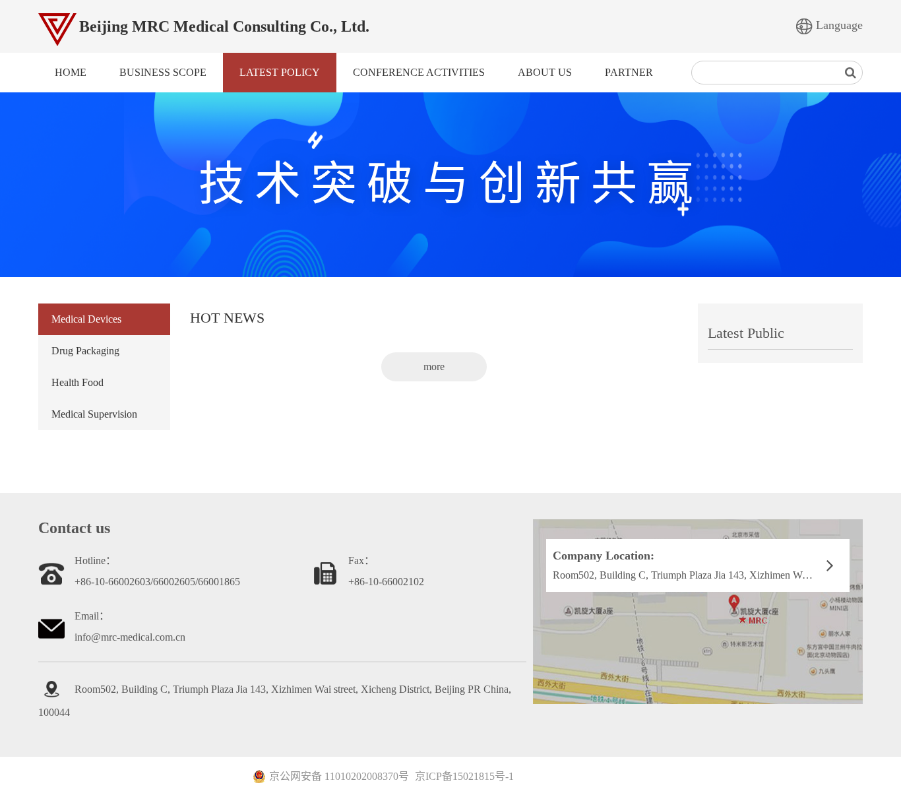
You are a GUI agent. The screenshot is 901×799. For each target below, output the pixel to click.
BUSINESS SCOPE (162, 72)
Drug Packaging (85, 350)
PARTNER (629, 72)
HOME (70, 72)
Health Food (77, 382)
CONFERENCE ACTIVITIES (419, 72)
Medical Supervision (94, 414)
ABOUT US (545, 72)
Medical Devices (86, 319)
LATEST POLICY (279, 72)
